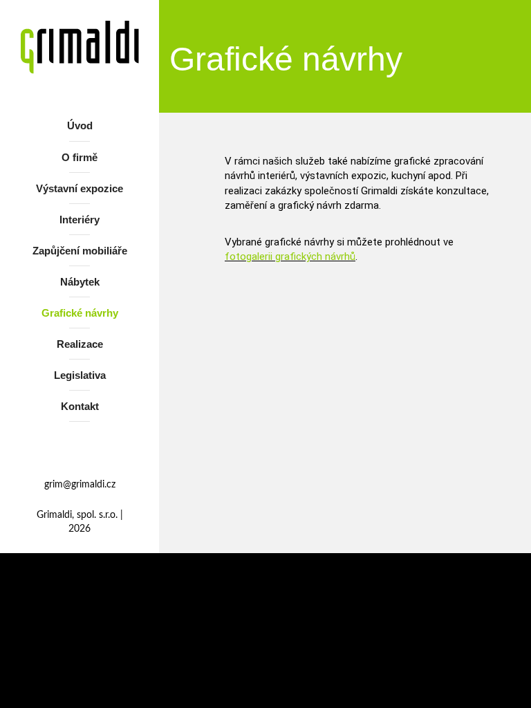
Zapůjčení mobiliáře (79, 251)
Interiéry (79, 219)
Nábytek (80, 282)
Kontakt (80, 406)
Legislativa (80, 375)
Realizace (80, 344)
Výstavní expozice (79, 188)
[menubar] (79, 269)
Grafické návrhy (79, 313)
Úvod (80, 125)
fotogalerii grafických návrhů (290, 256)
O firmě (79, 157)
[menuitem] (79, 128)
